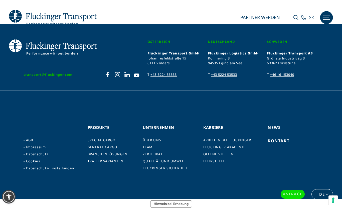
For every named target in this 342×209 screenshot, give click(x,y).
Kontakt (278, 141)
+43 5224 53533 (163, 74)
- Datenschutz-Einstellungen (49, 168)
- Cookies (32, 161)
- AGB (28, 140)
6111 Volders (158, 63)
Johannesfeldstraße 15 (166, 58)
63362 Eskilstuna (281, 63)
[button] (9, 196)
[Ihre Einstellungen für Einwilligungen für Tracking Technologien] (333, 200)
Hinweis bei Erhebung (171, 204)
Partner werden (259, 17)
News (274, 127)
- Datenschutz (36, 154)
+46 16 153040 (282, 74)
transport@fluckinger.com (48, 74)
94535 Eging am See (225, 63)
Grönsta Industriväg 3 (286, 58)
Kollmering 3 (219, 58)
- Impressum (35, 147)
